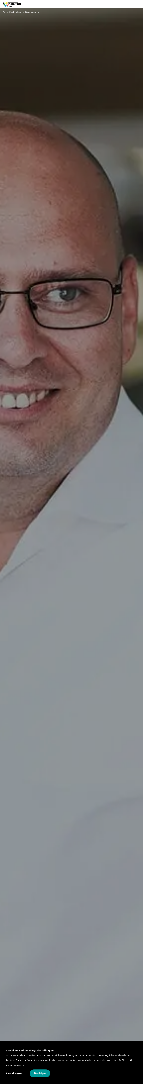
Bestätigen (40, 1073)
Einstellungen (14, 1073)
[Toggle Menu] (138, 4)
